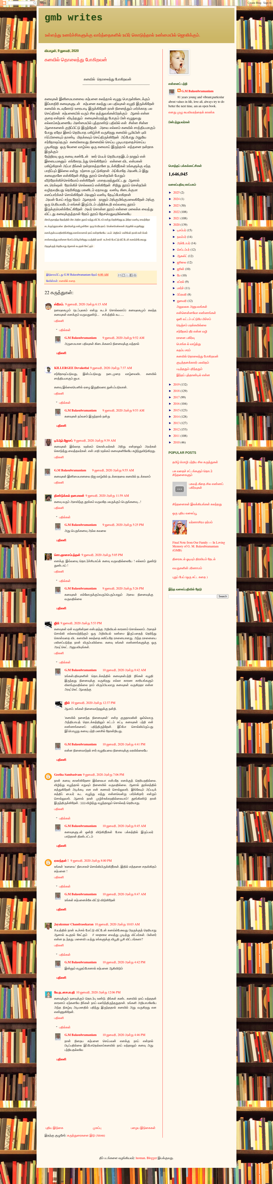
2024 (176, 199)
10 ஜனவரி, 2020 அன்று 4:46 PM (124, 1035)
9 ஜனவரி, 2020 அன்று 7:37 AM (111, 368)
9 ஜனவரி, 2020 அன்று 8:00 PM (91, 860)
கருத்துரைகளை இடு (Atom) (86, 1135)
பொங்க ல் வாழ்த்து (188, 344)
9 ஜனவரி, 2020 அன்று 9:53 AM (123, 410)
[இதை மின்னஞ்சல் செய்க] (120, 275)
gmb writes (74, 17)
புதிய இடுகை (54, 1128)
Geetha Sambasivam (68, 774)
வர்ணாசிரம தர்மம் (201, 522)
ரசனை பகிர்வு (185, 337)
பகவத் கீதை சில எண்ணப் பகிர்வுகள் (206, 486)
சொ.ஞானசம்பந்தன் (67, 554)
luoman (140, 1158)
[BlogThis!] (124, 275)
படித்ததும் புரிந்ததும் (189, 369)
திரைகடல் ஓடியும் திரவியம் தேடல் (194, 559)
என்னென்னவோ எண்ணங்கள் (196, 313)
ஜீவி (56, 623)
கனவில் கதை (67, 281)
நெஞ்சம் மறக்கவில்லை (191, 325)
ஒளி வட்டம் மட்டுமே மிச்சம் (193, 319)
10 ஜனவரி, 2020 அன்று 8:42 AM (124, 670)
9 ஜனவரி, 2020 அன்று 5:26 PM (123, 588)
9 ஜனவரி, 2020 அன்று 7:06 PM (103, 774)
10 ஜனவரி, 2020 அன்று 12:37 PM (93, 702)
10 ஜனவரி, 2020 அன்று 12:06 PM (98, 992)
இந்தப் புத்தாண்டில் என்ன (193, 375)
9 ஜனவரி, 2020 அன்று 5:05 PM (102, 555)
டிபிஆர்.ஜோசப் (63, 440)
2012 (176, 429)
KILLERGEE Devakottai (71, 367)
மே (179, 275)
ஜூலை (182, 262)
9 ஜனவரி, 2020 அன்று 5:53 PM (81, 623)
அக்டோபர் (184, 243)
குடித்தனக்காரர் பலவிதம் (192, 362)
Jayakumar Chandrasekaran (74, 924)
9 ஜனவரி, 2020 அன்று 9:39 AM (95, 440)
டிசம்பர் (182, 230)
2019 (176, 384)
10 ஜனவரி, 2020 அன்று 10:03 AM (117, 924)
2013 (176, 423)
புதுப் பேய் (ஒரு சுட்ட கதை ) (190, 577)
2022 (176, 212)
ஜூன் (181, 269)
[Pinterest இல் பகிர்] (135, 275)
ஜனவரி (182, 301)
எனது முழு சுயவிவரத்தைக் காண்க (191, 112)
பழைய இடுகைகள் (143, 1128)
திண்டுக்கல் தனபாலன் (69, 495)
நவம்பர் (182, 236)
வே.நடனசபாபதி (64, 992)
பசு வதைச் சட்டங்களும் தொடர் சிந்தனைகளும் (192, 473)
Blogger (152, 1158)
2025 (176, 192)
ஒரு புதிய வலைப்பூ (184, 513)
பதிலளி (59, 321)
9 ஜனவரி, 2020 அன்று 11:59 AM (107, 495)
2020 (176, 224)
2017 (176, 397)
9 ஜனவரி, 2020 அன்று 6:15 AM (86, 304)
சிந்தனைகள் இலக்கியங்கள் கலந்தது (197, 504)
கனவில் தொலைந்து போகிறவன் (76, 59)
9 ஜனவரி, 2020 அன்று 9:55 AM (113, 470)
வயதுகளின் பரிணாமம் (187, 568)
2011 (176, 435)
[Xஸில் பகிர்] (127, 275)
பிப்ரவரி (182, 294)
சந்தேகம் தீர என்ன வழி (191, 331)
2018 (176, 391)
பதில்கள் (65, 330)
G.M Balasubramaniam (81, 337)
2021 (176, 218)
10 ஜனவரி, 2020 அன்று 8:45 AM (124, 826)
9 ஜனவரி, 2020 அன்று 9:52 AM (123, 337)
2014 (176, 416)
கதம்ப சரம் (183, 350)
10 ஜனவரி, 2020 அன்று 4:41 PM (124, 744)
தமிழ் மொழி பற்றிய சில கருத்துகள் (195, 462)
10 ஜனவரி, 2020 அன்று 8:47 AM (124, 894)
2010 (176, 442)
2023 (176, 205)
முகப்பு (97, 1128)
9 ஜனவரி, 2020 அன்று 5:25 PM (123, 524)
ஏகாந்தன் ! (61, 860)
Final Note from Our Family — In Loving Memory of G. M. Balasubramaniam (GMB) (198, 546)
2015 (176, 410)
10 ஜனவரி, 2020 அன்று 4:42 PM (124, 962)
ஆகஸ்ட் (182, 256)
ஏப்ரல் (181, 281)
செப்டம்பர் (183, 249)
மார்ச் (181, 288)
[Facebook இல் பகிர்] (131, 275)
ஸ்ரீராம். (59, 304)
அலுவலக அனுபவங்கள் (191, 306)
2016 (176, 403)
